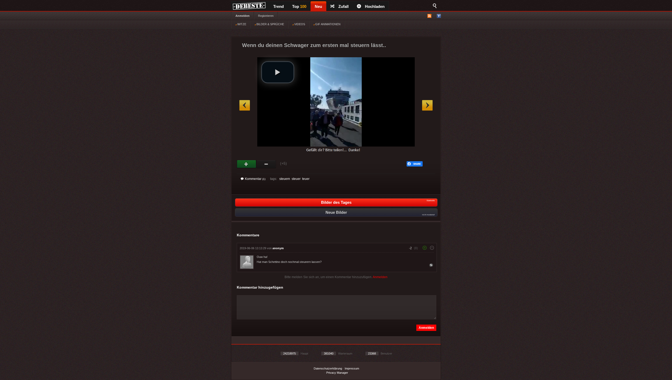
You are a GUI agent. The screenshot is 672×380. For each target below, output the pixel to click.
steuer (296, 179)
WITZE (241, 24)
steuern (284, 179)
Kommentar (255, 179)
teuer (305, 179)
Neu (318, 6)
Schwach (266, 164)
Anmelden (242, 15)
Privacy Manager (337, 372)
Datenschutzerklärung (328, 368)
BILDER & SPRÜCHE (270, 24)
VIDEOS (299, 24)
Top (299, 6)
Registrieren (266, 15)
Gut (246, 164)
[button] (277, 72)
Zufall (343, 6)
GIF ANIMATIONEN (327, 24)
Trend (278, 6)
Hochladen (375, 6)
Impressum (352, 368)
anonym (278, 248)
